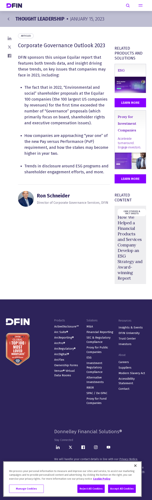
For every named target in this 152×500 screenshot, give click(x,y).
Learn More (130, 103)
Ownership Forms (66, 365)
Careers (124, 362)
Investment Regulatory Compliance (94, 367)
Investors (125, 344)
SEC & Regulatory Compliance (98, 340)
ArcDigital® (61, 354)
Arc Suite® (61, 332)
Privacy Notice (128, 459)
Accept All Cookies (122, 488)
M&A (89, 326)
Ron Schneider (53, 196)
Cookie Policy (101, 478)
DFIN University (129, 333)
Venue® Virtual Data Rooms (64, 373)
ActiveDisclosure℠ (66, 326)
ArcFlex (59, 359)
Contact (124, 389)
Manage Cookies (26, 488)
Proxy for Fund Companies (96, 401)
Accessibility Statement (127, 381)
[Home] (16, 5)
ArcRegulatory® (65, 348)
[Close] (135, 465)
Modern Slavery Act (132, 373)
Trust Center (127, 338)
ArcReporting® (64, 337)
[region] (72, 479)
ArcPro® (59, 343)
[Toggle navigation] (140, 5)
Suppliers (125, 367)
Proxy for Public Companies (97, 350)
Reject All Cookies (91, 488)
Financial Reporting (99, 332)
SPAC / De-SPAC (96, 393)
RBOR (90, 387)
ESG (88, 357)
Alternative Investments (95, 380)
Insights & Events (131, 327)
